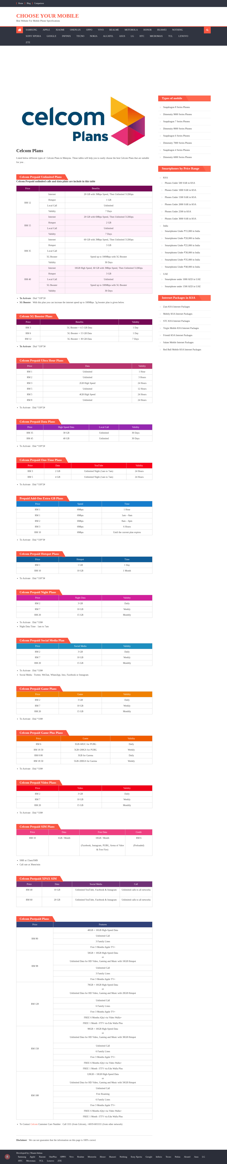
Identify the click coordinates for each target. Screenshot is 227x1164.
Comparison (39, 3)
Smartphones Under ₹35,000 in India (182, 259)
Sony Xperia (33, 36)
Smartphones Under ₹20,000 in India (182, 238)
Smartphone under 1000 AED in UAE (183, 279)
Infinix (66, 36)
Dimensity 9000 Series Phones (177, 114)
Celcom (34, 1124)
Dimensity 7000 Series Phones (177, 143)
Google (51, 36)
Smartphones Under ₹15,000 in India (182, 231)
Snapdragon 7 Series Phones (176, 121)
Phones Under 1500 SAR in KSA (180, 197)
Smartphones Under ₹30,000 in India (182, 252)
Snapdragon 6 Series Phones (176, 136)
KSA (165, 177)
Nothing (177, 30)
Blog (29, 3)
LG (132, 36)
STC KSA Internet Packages (176, 321)
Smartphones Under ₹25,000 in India (182, 245)
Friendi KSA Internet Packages (177, 335)
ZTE (28, 42)
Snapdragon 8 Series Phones (176, 107)
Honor (147, 30)
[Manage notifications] (7, 1156)
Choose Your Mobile (47, 16)
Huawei (162, 30)
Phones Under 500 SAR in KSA (180, 183)
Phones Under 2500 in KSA (178, 211)
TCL (170, 36)
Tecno (80, 36)
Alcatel (108, 36)
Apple (46, 30)
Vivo (101, 30)
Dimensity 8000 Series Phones (177, 128)
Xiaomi (60, 30)
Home (20, 3)
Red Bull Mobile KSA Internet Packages (182, 349)
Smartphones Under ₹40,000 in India (182, 267)
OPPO (89, 30)
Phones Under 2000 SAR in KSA (180, 204)
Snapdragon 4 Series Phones (176, 150)
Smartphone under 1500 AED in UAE (183, 286)
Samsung (31, 30)
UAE (165, 274)
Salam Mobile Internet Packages (178, 342)
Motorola (131, 30)
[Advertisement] (113, 70)
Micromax (156, 36)
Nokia (93, 36)
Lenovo (183, 36)
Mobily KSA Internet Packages (177, 314)
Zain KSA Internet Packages (176, 306)
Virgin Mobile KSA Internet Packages (181, 328)
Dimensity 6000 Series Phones (177, 157)
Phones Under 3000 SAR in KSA (180, 218)
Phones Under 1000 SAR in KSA (180, 190)
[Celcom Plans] (84, 122)
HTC (142, 36)
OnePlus (75, 30)
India (165, 226)
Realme (114, 30)
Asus (122, 36)
